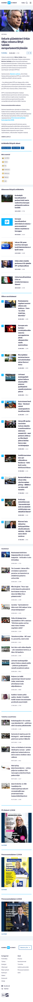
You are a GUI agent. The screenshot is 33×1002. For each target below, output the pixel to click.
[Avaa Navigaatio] (30, 3)
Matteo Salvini (6, 148)
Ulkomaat (4, 967)
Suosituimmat (22, 961)
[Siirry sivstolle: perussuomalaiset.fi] (8, 995)
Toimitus (20, 964)
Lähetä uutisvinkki (23, 967)
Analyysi (3, 964)
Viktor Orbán (15, 148)
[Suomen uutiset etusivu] (9, 3)
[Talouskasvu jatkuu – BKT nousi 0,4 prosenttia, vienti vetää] (5, 639)
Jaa (28, 53)
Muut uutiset (5, 970)
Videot (3, 975)
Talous (3, 961)
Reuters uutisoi (15, 74)
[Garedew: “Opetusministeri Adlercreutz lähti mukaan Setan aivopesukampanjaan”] (5, 609)
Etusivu (20, 959)
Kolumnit (4, 978)
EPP (22, 148)
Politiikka (4, 53)
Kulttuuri (4, 973)
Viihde (3, 981)
